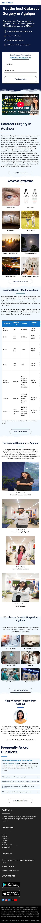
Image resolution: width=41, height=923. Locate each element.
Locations (5, 840)
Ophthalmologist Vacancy (9, 845)
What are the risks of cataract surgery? (14, 777)
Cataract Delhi (6, 847)
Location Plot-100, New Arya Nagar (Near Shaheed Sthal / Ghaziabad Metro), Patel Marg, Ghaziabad (19, 912)
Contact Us (5, 838)
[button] (38, 2)
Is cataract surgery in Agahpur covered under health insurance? (18, 786)
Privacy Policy (35, 920)
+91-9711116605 (9, 866)
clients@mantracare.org (11, 870)
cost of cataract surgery (12, 763)
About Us (4, 836)
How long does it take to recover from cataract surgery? (19, 781)
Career (4, 843)
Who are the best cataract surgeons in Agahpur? (16, 792)
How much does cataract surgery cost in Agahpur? (17, 760)
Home (3, 834)
